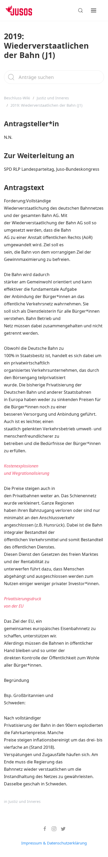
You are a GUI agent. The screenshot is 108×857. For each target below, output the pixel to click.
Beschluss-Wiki (17, 97)
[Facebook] (42, 828)
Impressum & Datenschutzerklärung (54, 842)
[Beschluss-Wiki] (22, 10)
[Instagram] (52, 828)
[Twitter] (61, 828)
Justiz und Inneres (53, 97)
